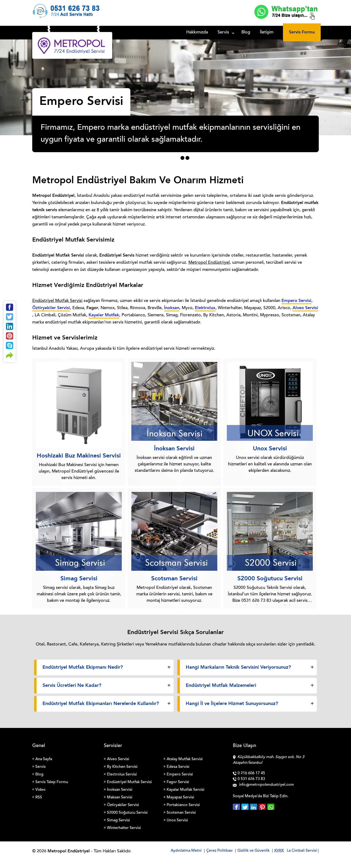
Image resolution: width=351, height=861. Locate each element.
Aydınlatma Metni (186, 851)
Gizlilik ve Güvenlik (253, 851)
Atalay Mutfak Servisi (185, 759)
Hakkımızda (197, 32)
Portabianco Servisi (183, 805)
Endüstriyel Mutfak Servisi (129, 782)
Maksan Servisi (119, 797)
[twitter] (245, 807)
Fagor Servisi (178, 782)
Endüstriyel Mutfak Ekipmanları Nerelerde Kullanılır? (101, 703)
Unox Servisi (177, 820)
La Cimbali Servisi (302, 851)
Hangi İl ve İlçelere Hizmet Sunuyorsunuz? (232, 703)
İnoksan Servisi (119, 790)
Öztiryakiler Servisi (51, 308)
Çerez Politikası (219, 851)
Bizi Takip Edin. (275, 796)
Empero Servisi (296, 301)
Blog (245, 32)
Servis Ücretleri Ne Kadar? (72, 685)
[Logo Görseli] (72, 46)
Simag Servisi (118, 820)
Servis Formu (302, 32)
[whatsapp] (270, 807)
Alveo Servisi (305, 308)
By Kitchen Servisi (122, 767)
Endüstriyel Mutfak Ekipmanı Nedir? (83, 667)
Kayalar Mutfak (104, 315)
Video (40, 790)
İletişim (266, 32)
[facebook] (237, 807)
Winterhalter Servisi (124, 828)
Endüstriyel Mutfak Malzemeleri (221, 685)
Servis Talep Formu (51, 782)
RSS (38, 797)
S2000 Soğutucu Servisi (127, 813)
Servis (223, 32)
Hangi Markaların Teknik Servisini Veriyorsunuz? (238, 667)
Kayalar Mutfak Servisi (185, 790)
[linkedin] (254, 807)
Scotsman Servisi (181, 813)
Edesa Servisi (178, 767)
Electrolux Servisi (122, 774)
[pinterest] (263, 807)
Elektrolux (205, 308)
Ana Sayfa (43, 759)
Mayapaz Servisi (180, 797)
